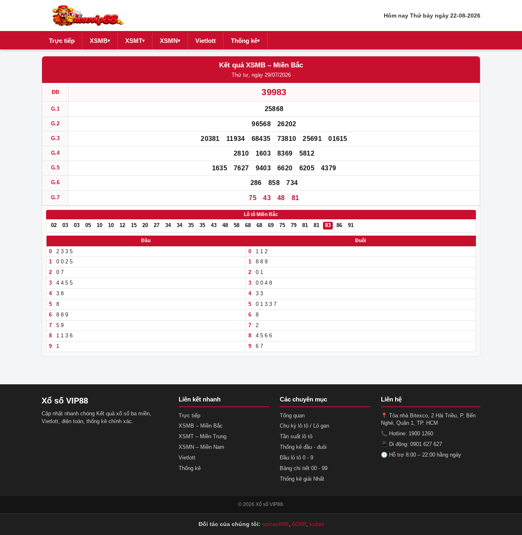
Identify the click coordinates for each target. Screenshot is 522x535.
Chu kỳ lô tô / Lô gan (304, 426)
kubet (317, 524)
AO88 (299, 524)
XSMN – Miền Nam (201, 447)
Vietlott (205, 40)
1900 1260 (421, 433)
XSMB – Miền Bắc (201, 426)
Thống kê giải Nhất (302, 479)
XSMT (135, 40)
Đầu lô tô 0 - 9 (296, 458)
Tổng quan (292, 415)
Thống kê (245, 40)
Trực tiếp (62, 40)
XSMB (100, 40)
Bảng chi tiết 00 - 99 (303, 468)
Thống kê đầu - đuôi (303, 447)
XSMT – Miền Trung (202, 436)
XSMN (170, 40)
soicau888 (275, 524)
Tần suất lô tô (296, 436)
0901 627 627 (426, 444)
